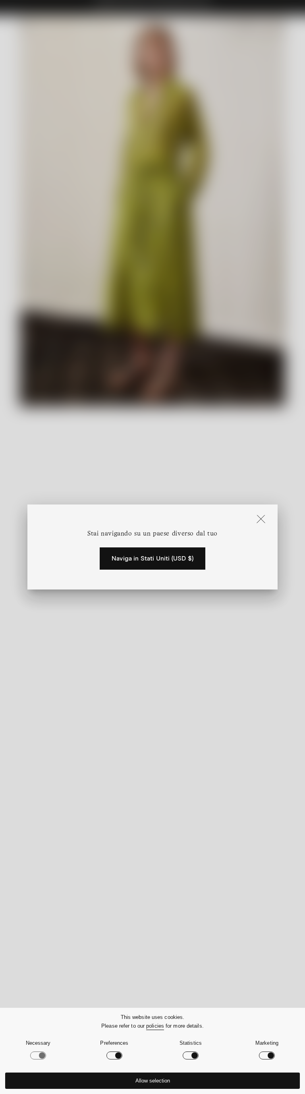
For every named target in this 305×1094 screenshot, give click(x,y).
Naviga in (152, 558)
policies (155, 1026)
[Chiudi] (261, 519)
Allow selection (152, 1081)
